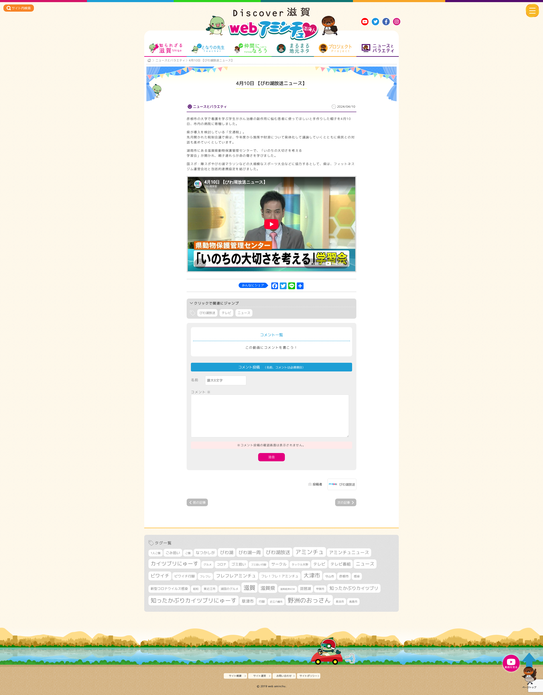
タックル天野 (300, 564)
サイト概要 (235, 676)
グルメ (207, 564)
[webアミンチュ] (271, 15)
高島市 (353, 601)
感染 (357, 576)
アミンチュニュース (349, 552)
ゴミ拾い (238, 564)
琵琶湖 (305, 588)
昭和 (196, 589)
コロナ (221, 564)
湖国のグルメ (229, 589)
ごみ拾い (173, 552)
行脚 (262, 601)
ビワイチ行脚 (184, 576)
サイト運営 (259, 676)
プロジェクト (335, 48)
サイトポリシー (308, 676)
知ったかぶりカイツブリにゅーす (194, 600)
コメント (201, 392)
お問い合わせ (284, 676)
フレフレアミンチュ (236, 576)
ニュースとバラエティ (377, 48)
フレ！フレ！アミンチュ (279, 576)
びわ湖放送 (207, 313)
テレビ (226, 313)
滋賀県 (267, 588)
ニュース (244, 313)
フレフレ (205, 576)
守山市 (329, 576)
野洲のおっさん (309, 600)
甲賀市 (320, 589)
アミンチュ (309, 552)
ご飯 (188, 553)
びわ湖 (226, 552)
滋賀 (249, 587)
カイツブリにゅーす (174, 563)
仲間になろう (250, 48)
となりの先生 (208, 48)
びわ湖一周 (249, 552)
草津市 (248, 601)
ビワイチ (160, 576)
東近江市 (210, 589)
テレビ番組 (340, 564)
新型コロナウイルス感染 (169, 588)
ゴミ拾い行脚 (258, 564)
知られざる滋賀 (165, 48)
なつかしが (205, 552)
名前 (194, 380)
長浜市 (340, 601)
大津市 (312, 575)
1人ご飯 (156, 553)
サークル (279, 564)
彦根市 (344, 576)
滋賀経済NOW (287, 589)
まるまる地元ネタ (292, 48)
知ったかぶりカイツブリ (353, 588)
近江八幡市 (276, 601)
